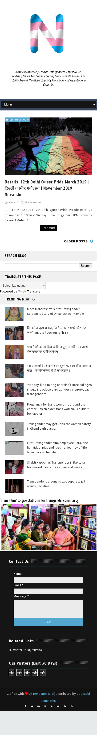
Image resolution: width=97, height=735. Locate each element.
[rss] (51, 706)
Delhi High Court (19, 119)
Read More (48, 228)
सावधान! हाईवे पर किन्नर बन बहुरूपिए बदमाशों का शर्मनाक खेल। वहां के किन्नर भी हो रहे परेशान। (59, 368)
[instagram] (45, 706)
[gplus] (38, 706)
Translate (33, 291)
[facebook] (25, 706)
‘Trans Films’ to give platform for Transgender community (39, 500)
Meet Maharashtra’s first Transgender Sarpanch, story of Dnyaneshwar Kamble (55, 311)
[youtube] (65, 706)
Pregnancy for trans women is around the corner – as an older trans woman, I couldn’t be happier (58, 409)
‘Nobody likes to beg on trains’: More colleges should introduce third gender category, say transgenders (59, 389)
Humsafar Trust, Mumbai (26, 650)
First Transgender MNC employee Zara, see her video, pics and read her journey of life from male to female (57, 447)
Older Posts (76, 241)
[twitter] (32, 706)
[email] (58, 706)
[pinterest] (71, 706)
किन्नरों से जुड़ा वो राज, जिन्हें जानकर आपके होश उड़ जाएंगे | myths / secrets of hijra (56, 330)
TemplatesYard (43, 693)
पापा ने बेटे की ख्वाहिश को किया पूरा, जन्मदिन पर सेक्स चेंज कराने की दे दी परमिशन (57, 349)
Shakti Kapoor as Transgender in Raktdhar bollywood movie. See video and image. (56, 464)
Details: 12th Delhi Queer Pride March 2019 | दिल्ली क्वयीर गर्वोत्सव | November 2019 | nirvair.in (47, 188)
